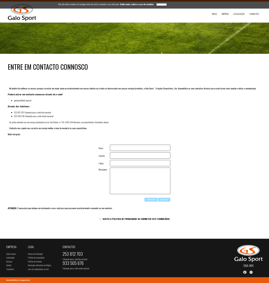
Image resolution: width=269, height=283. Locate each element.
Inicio (214, 13)
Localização (239, 13)
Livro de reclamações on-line (38, 269)
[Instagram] (251, 272)
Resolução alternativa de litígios (39, 265)
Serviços (9, 261)
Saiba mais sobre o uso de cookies (137, 4)
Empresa (225, 13)
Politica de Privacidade (124, 218)
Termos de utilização (35, 253)
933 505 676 (73, 263)
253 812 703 (73, 254)
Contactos (254, 13)
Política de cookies (35, 261)
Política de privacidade (36, 257)
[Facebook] (244, 272)
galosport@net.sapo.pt (22, 100)
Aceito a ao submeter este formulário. (136, 218)
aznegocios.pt (24, 280)
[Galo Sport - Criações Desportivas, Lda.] (23, 12)
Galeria (8, 265)
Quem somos (11, 253)
